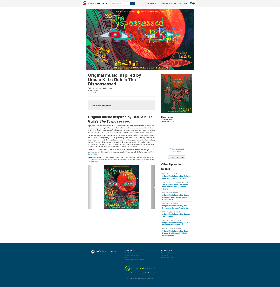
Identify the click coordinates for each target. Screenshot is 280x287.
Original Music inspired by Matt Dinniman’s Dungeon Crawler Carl (175, 206)
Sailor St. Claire (93, 162)
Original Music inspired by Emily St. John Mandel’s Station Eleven (176, 177)
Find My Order (151, 3)
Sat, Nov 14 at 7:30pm (170, 203)
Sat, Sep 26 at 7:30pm (169, 174)
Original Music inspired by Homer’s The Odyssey (176, 215)
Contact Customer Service (132, 255)
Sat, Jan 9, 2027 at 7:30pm (171, 212)
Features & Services (167, 253)
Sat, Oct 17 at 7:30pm (170, 193)
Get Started (164, 255)
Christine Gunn (93, 159)
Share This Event (177, 157)
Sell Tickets (183, 3)
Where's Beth (119, 157)
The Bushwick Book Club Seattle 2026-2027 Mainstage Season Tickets (175, 186)
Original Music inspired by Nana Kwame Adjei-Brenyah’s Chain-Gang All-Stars (175, 233)
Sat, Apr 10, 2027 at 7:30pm (171, 220)
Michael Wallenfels (142, 159)
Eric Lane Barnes (108, 157)
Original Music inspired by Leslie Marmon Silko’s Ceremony (175, 223)
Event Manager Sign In (168, 3)
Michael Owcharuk (146, 157)
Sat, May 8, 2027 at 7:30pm (171, 229)
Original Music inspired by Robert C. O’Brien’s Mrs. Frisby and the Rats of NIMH (175, 197)
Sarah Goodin (127, 159)
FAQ (126, 257)
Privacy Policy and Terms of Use (134, 259)
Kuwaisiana (103, 159)
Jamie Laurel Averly (115, 159)
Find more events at (177, 150)
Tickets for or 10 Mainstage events (176, 182)
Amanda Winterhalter (132, 157)
